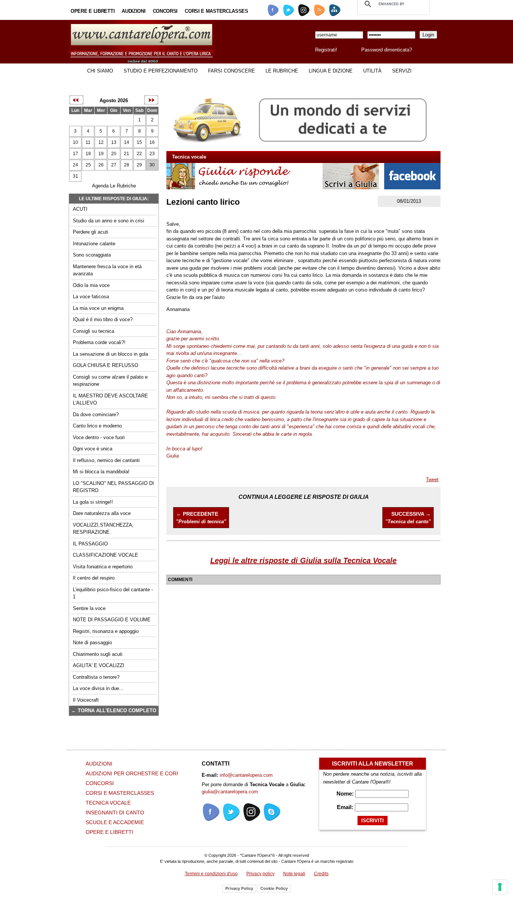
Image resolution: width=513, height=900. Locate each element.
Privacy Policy (239, 888)
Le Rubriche (282, 71)
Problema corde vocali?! (99, 342)
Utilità (372, 71)
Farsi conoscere (231, 71)
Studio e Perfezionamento (161, 71)
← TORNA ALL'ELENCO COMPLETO (113, 710)
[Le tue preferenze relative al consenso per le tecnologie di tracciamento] (500, 887)
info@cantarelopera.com (246, 775)
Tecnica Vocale (108, 803)
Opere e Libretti (93, 11)
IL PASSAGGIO (90, 544)
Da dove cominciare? (96, 414)
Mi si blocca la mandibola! (101, 471)
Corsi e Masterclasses (216, 11)
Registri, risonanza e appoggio (106, 631)
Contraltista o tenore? (96, 677)
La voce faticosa (91, 296)
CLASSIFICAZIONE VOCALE (105, 555)
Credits (321, 873)
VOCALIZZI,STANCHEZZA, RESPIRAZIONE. (103, 528)
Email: (346, 807)
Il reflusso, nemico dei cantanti (106, 460)
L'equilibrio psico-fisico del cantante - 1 (113, 593)
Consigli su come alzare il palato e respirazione (110, 380)
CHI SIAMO (100, 71)
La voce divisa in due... (98, 688)
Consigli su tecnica (93, 331)
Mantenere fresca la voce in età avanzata (107, 270)
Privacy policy (260, 873)
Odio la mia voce (91, 285)
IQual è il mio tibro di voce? (103, 319)
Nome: (345, 793)
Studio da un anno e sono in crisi (108, 220)
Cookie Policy (274, 888)
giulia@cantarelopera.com (230, 791)
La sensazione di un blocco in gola (110, 354)
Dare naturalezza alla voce (102, 513)
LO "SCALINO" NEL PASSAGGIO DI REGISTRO (113, 487)
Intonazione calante (94, 243)
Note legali (294, 873)
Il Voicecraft (86, 700)
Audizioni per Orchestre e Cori (132, 773)
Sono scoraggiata (92, 255)
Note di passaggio (92, 642)
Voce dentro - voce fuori (99, 437)
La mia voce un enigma (98, 308)
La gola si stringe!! (93, 502)
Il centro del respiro (94, 578)
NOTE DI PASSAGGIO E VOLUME (112, 619)
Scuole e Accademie (115, 822)
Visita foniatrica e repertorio (103, 566)
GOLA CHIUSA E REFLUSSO (105, 365)
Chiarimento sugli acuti (97, 654)
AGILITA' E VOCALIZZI (98, 665)
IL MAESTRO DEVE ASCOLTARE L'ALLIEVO (110, 399)
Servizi (402, 71)
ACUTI (80, 209)
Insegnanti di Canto (115, 812)
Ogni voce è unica (92, 449)
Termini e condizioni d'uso (211, 873)
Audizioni (133, 11)
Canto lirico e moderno (97, 426)
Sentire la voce (89, 608)
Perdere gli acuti (90, 232)
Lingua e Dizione (331, 71)
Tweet (432, 479)
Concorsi (165, 11)
